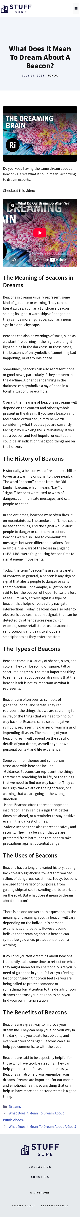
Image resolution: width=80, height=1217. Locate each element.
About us (40, 1177)
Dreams (15, 1106)
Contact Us (40, 1167)
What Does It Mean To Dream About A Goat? (43, 1126)
